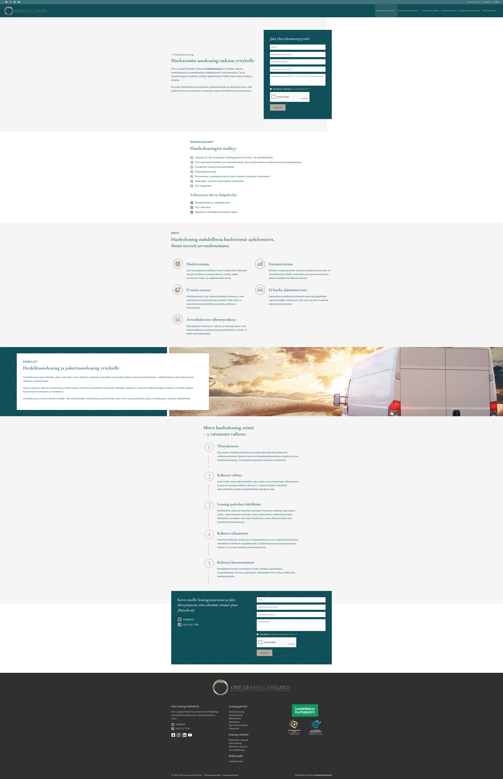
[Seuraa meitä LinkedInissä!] (184, 735)
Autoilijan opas (430, 11)
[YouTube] (19, 2)
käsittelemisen (300, 88)
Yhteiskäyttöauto (237, 750)
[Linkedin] (15, 2)
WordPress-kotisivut (313, 775)
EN (497, 2)
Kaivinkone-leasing (238, 746)
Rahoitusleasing (236, 711)
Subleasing (234, 721)
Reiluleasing (235, 718)
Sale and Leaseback (238, 725)
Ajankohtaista (449, 11)
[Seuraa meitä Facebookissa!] (173, 735)
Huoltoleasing (235, 715)
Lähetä (277, 107)
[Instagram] (10, 2)
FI (495, 2)
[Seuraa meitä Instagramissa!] (179, 735)
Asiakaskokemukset (469, 11)
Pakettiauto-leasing (238, 740)
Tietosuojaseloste (212, 775)
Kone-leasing (235, 743)
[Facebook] (6, 2)
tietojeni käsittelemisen (282, 634)
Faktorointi (234, 728)
